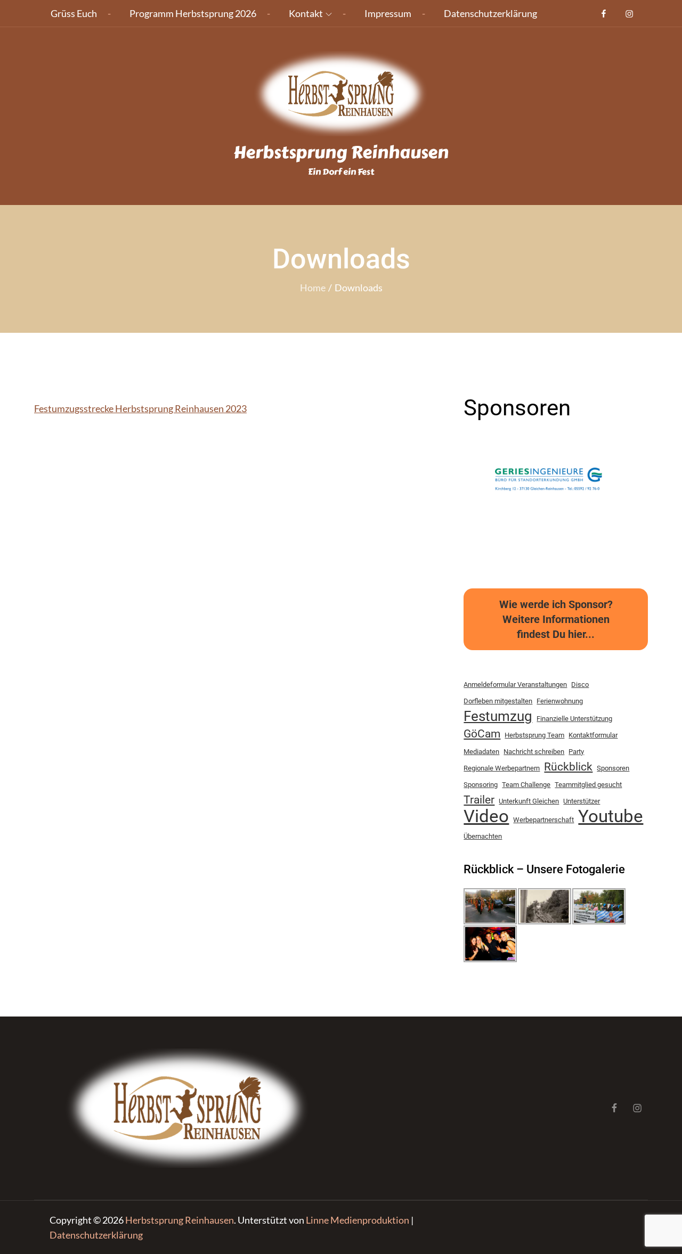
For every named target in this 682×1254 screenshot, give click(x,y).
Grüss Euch (74, 13)
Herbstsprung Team (534, 735)
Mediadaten (481, 752)
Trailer (479, 799)
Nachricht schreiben (534, 752)
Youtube (610, 816)
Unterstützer (581, 801)
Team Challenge (526, 785)
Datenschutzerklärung (490, 13)
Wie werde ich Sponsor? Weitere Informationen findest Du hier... (556, 619)
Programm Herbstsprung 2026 (192, 13)
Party (576, 752)
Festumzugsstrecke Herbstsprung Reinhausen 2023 (140, 408)
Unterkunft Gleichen (529, 801)
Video (486, 816)
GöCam (482, 733)
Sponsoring (481, 785)
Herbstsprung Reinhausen (341, 153)
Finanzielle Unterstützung (574, 719)
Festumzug (498, 716)
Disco (580, 685)
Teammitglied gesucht (588, 785)
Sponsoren (613, 768)
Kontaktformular (593, 735)
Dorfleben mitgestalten (498, 701)
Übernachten (483, 836)
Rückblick (568, 766)
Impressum (387, 13)
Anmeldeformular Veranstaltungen (515, 685)
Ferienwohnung (560, 701)
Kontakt (306, 13)
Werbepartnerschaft (543, 820)
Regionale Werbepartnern (502, 768)
